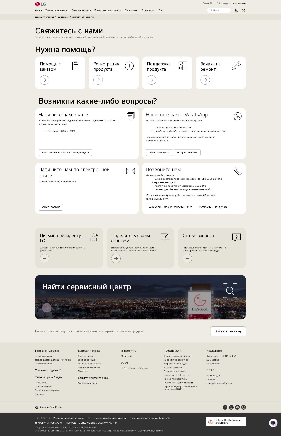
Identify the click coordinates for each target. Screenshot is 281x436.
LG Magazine (213, 359)
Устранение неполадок (175, 363)
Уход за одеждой (87, 359)
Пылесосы (83, 371)
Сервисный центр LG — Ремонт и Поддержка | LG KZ (180, 387)
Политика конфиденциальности (110, 418)
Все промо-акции (43, 356)
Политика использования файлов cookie (150, 418)
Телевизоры (41, 382)
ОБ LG (211, 370)
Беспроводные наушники (47, 390)
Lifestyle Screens (43, 386)
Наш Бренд (212, 375)
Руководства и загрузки (176, 359)
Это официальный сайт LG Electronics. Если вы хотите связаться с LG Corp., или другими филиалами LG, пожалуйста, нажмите (99, 430)
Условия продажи (46, 370)
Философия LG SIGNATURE (220, 356)
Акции (38, 10)
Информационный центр (219, 383)
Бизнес (206, 3)
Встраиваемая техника (89, 363)
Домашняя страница (44, 17)
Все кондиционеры (87, 383)
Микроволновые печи (89, 367)
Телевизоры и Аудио (56, 10)
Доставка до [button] (232, 3)
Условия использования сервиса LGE (71, 418)
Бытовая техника (81, 10)
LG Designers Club (44, 363)
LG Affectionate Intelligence (135, 368)
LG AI (160, 10)
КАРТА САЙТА (42, 418)
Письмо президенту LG (175, 378)
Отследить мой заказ (175, 371)
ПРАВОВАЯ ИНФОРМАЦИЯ (48, 422)
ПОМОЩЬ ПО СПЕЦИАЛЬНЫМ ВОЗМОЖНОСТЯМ (91, 422)
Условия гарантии (173, 367)
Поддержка (148, 10)
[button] (219, 10)
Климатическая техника (107, 10)
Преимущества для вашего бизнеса (53, 359)
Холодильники (85, 356)
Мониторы (126, 356)
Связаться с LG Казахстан (177, 375)
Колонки (39, 394)
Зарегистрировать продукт (178, 356)
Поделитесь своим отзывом (178, 382)
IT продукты (131, 10)
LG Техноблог (213, 363)
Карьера (211, 379)
